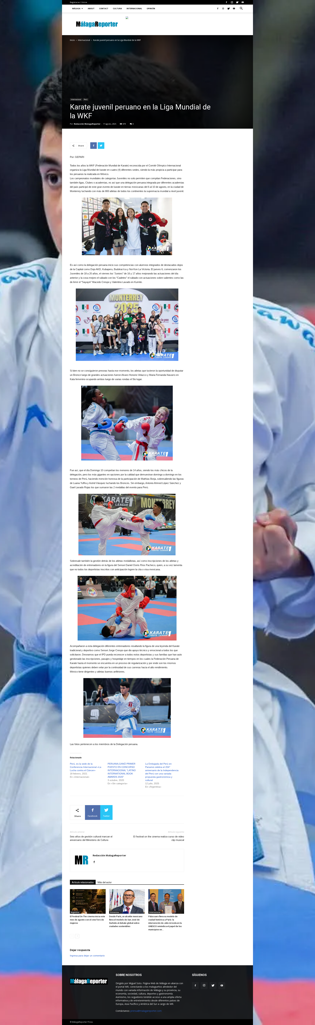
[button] (241, 8)
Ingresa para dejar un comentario (87, 955)
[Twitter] (237, 2)
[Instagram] (231, 2)
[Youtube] (242, 2)
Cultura (117, 8)
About (91, 8)
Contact (103, 8)
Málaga (76, 8)
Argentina (75, 912)
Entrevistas (114, 912)
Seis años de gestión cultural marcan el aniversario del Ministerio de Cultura (91, 838)
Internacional (134, 8)
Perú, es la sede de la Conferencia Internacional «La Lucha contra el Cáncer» (85, 767)
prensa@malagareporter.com (146, 1010)
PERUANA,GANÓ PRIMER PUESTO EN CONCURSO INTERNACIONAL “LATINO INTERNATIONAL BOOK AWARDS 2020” (122, 770)
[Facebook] (226, 2)
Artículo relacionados (83, 882)
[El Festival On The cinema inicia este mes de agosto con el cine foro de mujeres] (88, 901)
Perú (85, 99)
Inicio (72, 40)
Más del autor (105, 882)
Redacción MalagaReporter (87, 124)
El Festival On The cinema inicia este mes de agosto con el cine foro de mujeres (87, 919)
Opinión (151, 8)
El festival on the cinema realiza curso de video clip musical (158, 838)
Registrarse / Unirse (78, 2)
